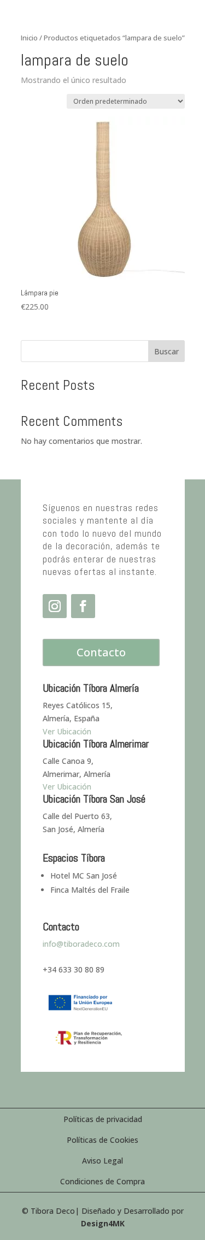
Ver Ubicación (67, 786)
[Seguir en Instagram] (55, 606)
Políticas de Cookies (102, 1140)
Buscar (166, 351)
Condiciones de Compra (102, 1181)
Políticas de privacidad (102, 1119)
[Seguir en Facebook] (83, 606)
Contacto (101, 652)
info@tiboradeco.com (81, 944)
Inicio (29, 38)
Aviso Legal (102, 1160)
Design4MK (103, 1223)
